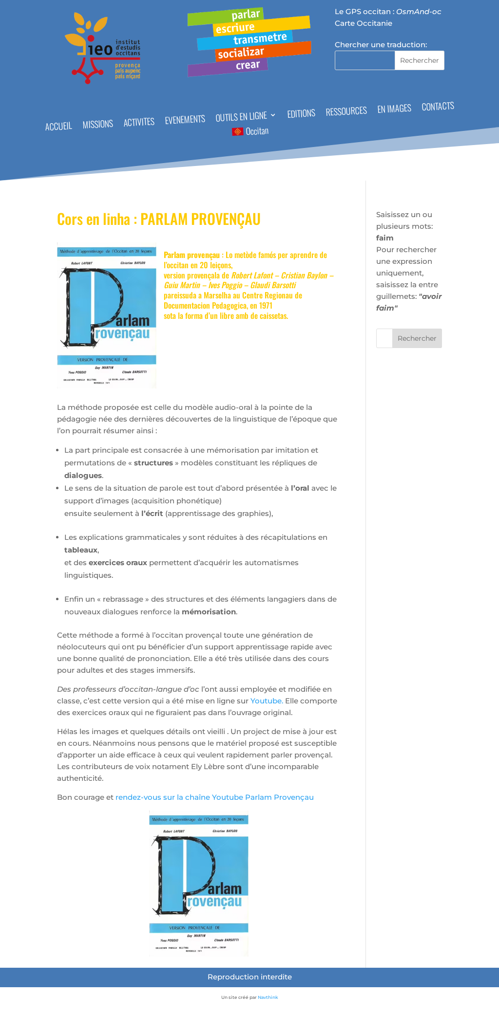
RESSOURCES (346, 112)
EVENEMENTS (185, 121)
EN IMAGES (394, 110)
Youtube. (266, 700)
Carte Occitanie (363, 23)
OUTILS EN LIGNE (241, 117)
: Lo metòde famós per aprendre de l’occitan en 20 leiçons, (245, 260)
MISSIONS (97, 125)
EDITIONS (301, 114)
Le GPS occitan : (388, 11)
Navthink (268, 997)
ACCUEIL (58, 127)
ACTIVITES (139, 123)
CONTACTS (438, 107)
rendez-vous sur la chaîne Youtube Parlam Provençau (214, 797)
